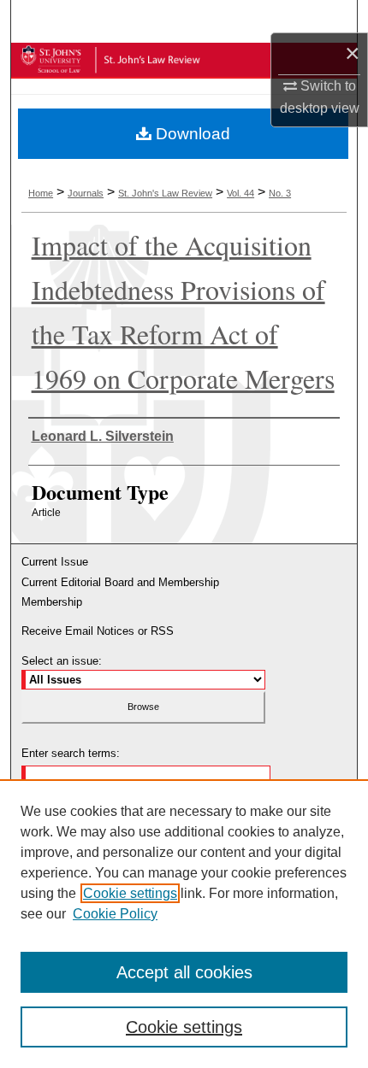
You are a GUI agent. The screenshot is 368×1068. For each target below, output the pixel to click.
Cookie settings (130, 893)
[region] (184, 923)
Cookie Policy (115, 914)
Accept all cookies (184, 972)
